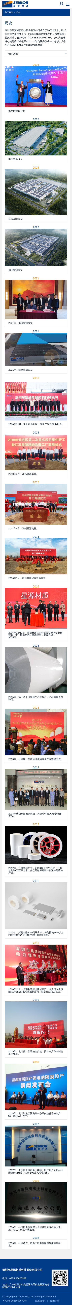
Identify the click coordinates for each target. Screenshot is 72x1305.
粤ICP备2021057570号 (14, 1301)
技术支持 (54, 1301)
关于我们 (9, 12)
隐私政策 (40, 1301)
